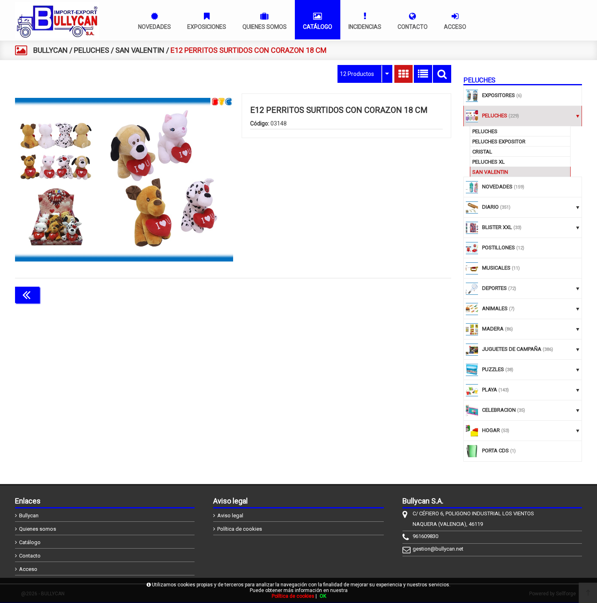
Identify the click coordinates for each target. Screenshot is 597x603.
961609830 (425, 536)
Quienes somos (37, 529)
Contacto (30, 556)
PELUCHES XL (488, 162)
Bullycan (29, 515)
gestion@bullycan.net (438, 549)
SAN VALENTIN (139, 50)
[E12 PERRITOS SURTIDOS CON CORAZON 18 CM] (124, 179)
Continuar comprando (415, 294)
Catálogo (30, 542)
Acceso (28, 569)
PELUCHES (91, 50)
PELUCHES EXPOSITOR (499, 141)
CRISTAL (482, 152)
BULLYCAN (50, 50)
